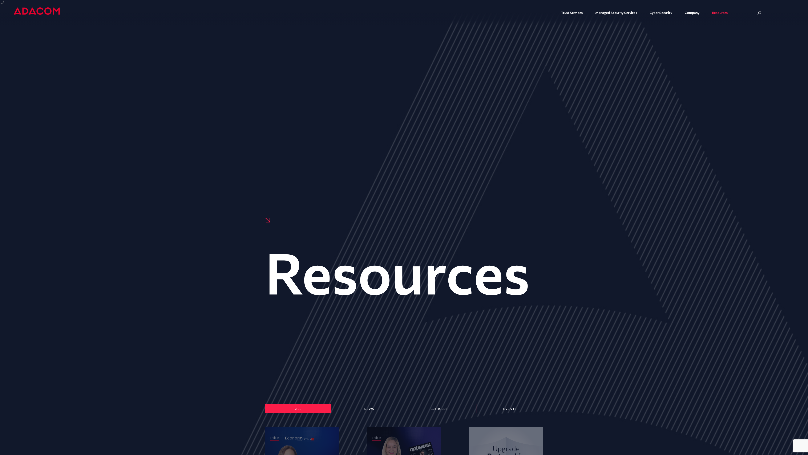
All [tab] (298, 409)
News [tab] (369, 409)
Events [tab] (509, 409)
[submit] (759, 13)
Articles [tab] (439, 409)
